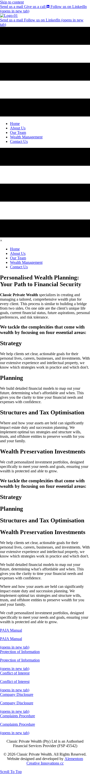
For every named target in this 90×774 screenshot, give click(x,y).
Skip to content (12, 2)
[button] (11, 772)
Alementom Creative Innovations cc (54, 761)
